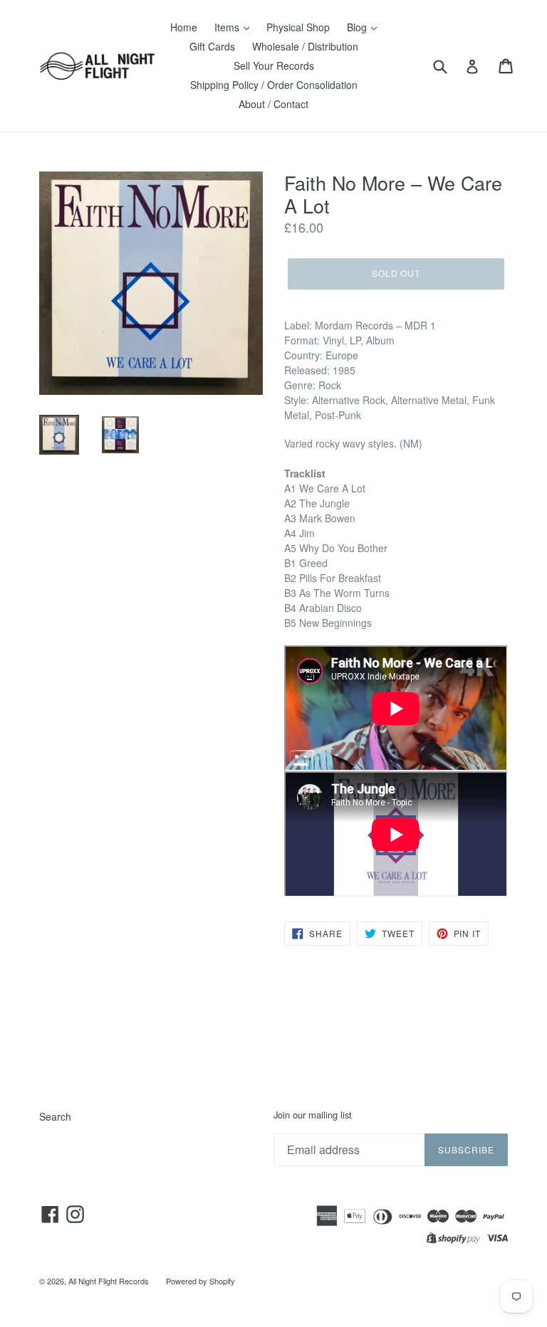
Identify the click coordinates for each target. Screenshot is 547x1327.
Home (183, 27)
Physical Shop (298, 27)
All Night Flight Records (108, 1280)
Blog (358, 27)
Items (228, 27)
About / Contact (273, 104)
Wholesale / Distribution (305, 46)
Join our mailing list (313, 1115)
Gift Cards (212, 46)
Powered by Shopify (200, 1280)
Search (55, 1116)
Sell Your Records (274, 65)
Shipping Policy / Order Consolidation (274, 85)
